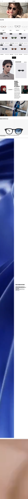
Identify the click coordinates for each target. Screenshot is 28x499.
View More (14, 57)
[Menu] (1, 1)
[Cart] (27, 1)
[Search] (2, 1)
